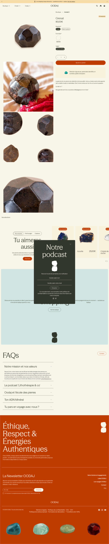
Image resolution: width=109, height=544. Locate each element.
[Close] (70, 244)
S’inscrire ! (54, 288)
